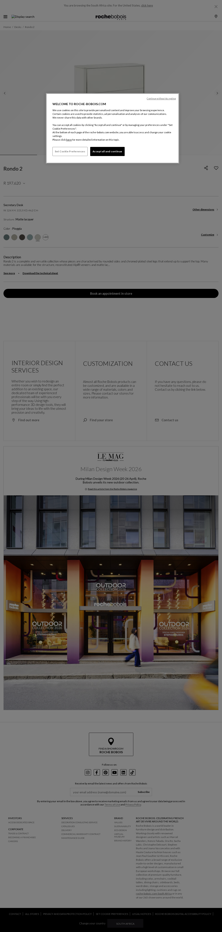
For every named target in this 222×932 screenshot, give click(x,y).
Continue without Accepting (161, 98)
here (69, 139)
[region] (112, 128)
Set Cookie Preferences (70, 151)
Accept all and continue (107, 151)
